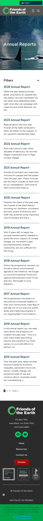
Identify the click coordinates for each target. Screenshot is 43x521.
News (21, 443)
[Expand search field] (38, 11)
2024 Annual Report (17, 87)
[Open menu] (33, 11)
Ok (15, 517)
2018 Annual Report (17, 260)
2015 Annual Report (16, 357)
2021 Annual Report (16, 167)
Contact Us (21, 455)
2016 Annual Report (17, 324)
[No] (40, 512)
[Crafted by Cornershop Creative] (4, 495)
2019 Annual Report (17, 227)
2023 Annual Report (17, 120)
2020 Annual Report (17, 197)
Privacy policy (25, 517)
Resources (21, 449)
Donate (21, 462)
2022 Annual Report (17, 144)
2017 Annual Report (16, 294)
